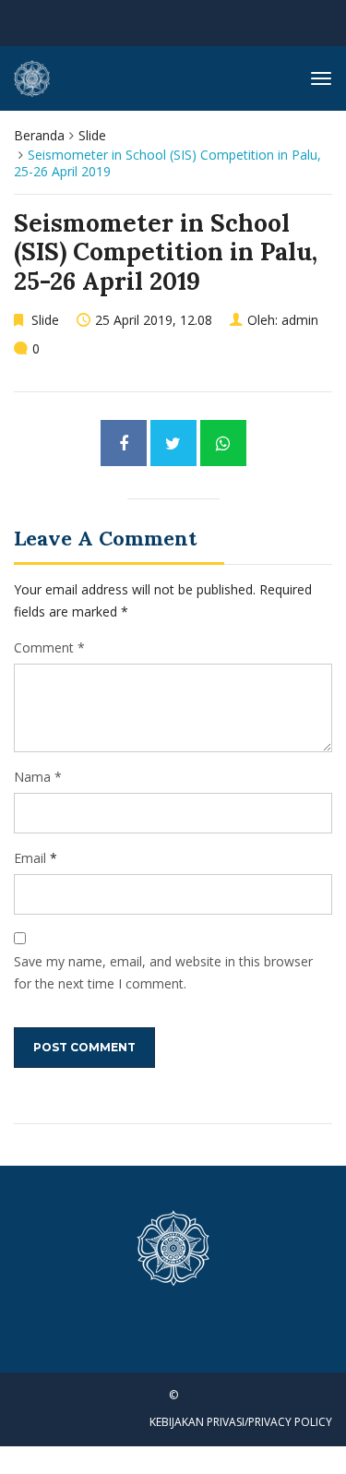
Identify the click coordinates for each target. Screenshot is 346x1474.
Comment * (49, 647)
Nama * (38, 776)
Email (30, 858)
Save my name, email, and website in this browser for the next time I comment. (163, 972)
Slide (92, 135)
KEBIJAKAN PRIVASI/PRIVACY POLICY (240, 1422)
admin (299, 320)
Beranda (39, 135)
